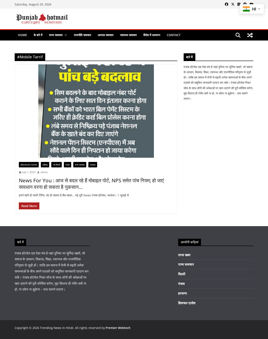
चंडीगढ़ (45, 164)
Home (22, 35)
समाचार (92, 164)
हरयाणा (182, 293)
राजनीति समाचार (82, 35)
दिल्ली (181, 274)
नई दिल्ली (56, 164)
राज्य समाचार (56, 35)
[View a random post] (250, 35)
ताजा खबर (184, 255)
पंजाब (68, 164)
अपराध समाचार (105, 35)
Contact (173, 35)
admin (44, 172)
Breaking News (29, 164)
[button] (65, 35)
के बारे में (38, 35)
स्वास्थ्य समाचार (128, 35)
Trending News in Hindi (56, 328)
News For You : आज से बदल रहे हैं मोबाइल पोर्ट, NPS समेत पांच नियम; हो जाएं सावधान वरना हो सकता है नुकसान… (91, 183)
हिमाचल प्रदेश (186, 303)
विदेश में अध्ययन (151, 35)
